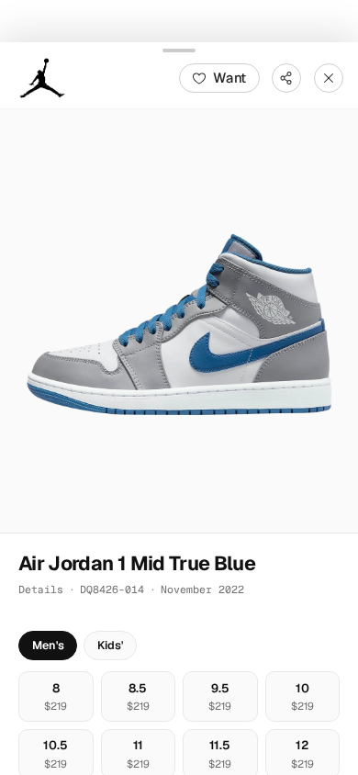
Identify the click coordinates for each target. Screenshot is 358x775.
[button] (179, 320)
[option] (56, 695)
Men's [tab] (48, 645)
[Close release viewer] (328, 77)
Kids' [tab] (110, 645)
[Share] (286, 77)
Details (40, 589)
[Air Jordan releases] (42, 77)
